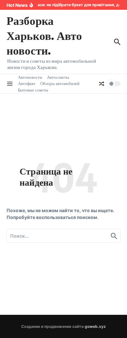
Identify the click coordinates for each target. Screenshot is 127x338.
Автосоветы (58, 77)
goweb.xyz (95, 326)
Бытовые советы (33, 90)
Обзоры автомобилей (59, 83)
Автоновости (30, 77)
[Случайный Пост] (101, 83)
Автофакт (26, 83)
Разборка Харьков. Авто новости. (44, 35)
